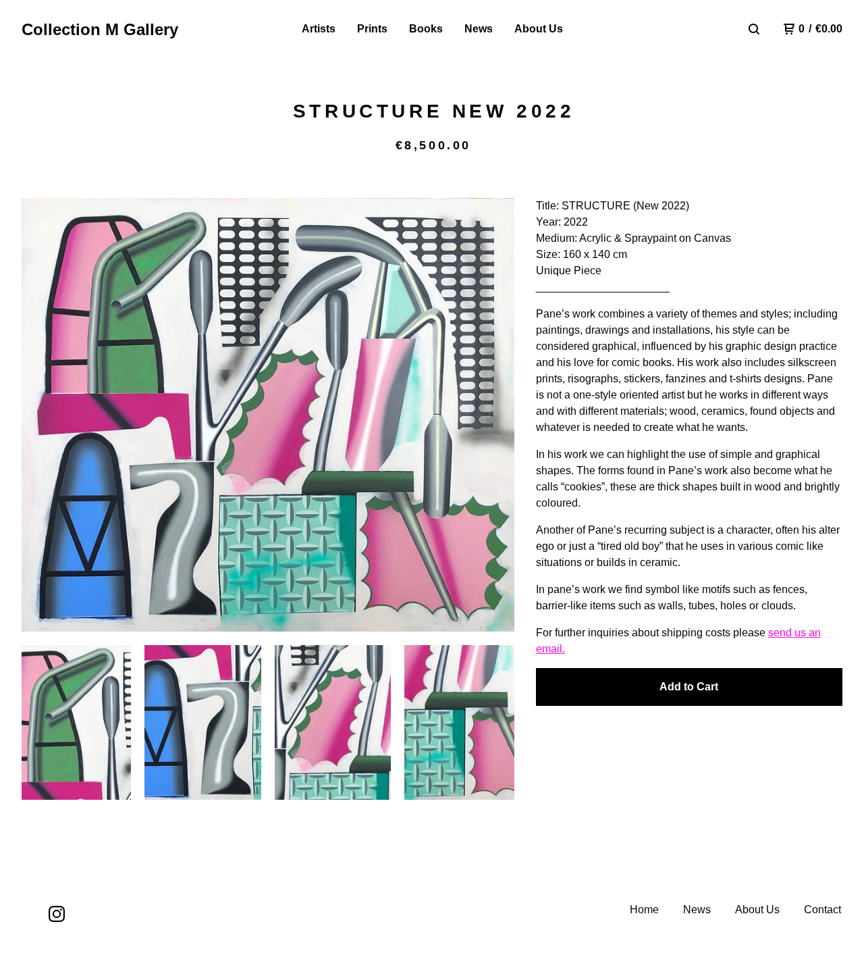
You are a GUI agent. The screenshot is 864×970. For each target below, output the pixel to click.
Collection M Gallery (100, 29)
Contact (822, 909)
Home (644, 909)
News (478, 28)
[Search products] (754, 29)
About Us (538, 28)
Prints (372, 28)
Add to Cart (688, 686)
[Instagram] (56, 914)
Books (426, 28)
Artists (318, 28)
